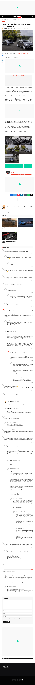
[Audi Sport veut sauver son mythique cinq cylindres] (9, 236)
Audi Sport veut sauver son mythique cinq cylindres (9, 242)
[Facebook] (2, 56)
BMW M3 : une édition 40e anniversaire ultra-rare (25, 228)
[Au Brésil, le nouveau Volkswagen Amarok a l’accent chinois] (9, 222)
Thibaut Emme (5, 28)
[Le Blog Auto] (17, 16)
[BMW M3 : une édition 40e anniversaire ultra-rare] (25, 222)
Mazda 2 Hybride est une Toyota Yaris (24, 53)
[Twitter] (2, 58)
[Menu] (2, 17)
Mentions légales (5, 666)
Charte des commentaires (6, 667)
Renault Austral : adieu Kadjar (11, 199)
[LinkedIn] (2, 60)
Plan (3, 670)
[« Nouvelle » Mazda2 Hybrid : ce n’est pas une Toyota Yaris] (17, 40)
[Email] (2, 65)
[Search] (32, 17)
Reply (32, 253)
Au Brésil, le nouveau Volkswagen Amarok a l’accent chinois (9, 228)
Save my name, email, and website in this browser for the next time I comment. (15, 618)
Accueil (3, 19)
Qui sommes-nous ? (5, 668)
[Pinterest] (2, 63)
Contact (4, 669)
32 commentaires (25, 28)
